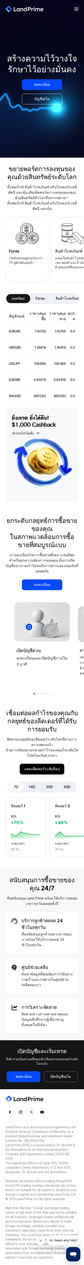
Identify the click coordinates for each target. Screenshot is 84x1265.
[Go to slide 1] (34, 694)
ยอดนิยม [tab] (18, 298)
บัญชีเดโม (42, 99)
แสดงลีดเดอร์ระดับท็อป (42, 769)
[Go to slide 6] (50, 693)
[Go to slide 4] (44, 693)
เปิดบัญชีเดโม (60, 1076)
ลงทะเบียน (42, 84)
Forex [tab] (40, 298)
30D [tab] (49, 787)
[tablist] (42, 298)
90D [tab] (67, 787)
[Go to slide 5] (47, 693)
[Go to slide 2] (37, 693)
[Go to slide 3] (40, 693)
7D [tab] (16, 787)
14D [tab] (32, 787)
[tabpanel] (42, 356)
